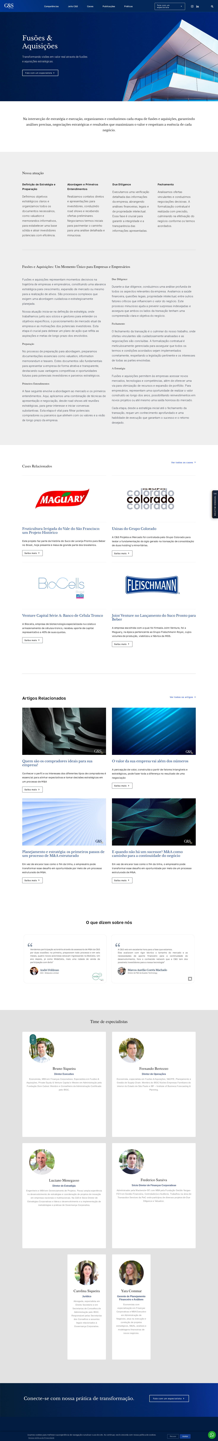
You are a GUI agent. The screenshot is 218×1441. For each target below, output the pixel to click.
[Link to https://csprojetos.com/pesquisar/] (212, 6)
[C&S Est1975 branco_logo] (8, 5)
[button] (215, 504)
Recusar (173, 1436)
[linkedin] (197, 6)
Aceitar (185, 1436)
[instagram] (192, 6)
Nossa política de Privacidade (41, 1438)
